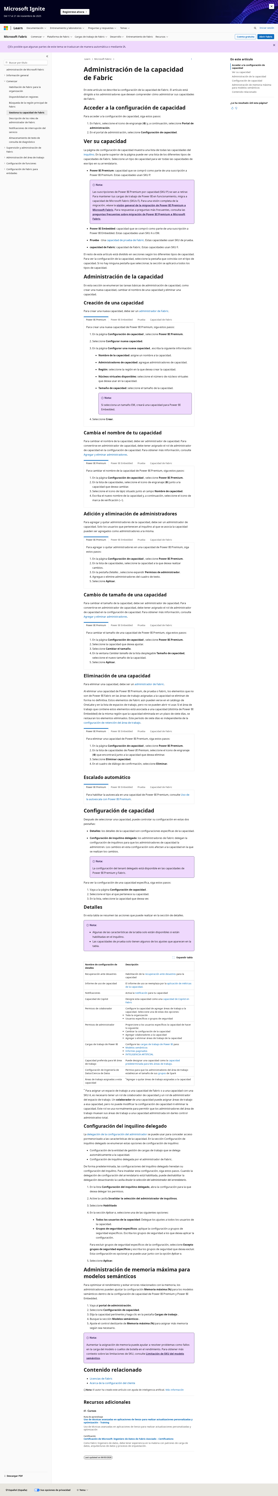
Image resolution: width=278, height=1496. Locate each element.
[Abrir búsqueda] (255, 28)
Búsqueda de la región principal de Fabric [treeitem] (28, 104)
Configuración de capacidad (247, 80)
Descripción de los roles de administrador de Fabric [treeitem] (23, 120)
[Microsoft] (6, 28)
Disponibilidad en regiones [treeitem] (23, 96)
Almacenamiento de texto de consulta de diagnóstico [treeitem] (24, 139)
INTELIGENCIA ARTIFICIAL (139, 1054)
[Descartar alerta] (271, 6)
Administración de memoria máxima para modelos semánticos (251, 86)
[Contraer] (47, 56)
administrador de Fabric (153, 311)
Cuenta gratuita (245, 36)
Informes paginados (136, 1050)
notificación (141, 992)
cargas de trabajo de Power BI (156, 1044)
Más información (175, 1389)
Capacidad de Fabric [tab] (161, 319)
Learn (87, 58)
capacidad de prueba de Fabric (125, 240)
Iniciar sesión (267, 27)
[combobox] (25, 62)
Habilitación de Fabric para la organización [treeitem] (25, 89)
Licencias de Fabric (101, 1378)
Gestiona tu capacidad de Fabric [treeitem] (26, 112)
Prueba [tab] (141, 319)
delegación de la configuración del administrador (117, 1134)
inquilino (89, 154)
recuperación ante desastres (160, 973)
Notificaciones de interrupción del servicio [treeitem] (27, 130)
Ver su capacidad (241, 72)
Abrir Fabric (265, 36)
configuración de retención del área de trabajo (112, 722)
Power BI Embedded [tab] (122, 319)
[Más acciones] (191, 59)
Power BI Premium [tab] (96, 319)
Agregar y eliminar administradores (105, 454)
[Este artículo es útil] (232, 108)
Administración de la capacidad (249, 76)
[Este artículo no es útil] (236, 108)
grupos (162, 1073)
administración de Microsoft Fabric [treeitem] (25, 69)
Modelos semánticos (136, 1047)
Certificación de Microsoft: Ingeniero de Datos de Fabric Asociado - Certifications (128, 1438)
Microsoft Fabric (103, 58)
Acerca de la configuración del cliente (112, 1383)
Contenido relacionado (244, 91)
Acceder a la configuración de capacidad (248, 66)
